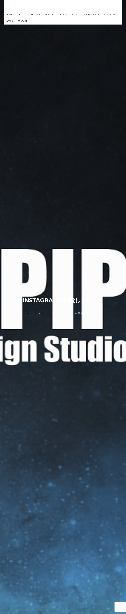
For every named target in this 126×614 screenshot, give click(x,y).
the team (34, 15)
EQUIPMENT (110, 15)
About (20, 15)
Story (75, 15)
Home (9, 15)
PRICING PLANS (91, 15)
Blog (46, 313)
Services (50, 15)
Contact (22, 21)
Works (63, 15)
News (9, 21)
